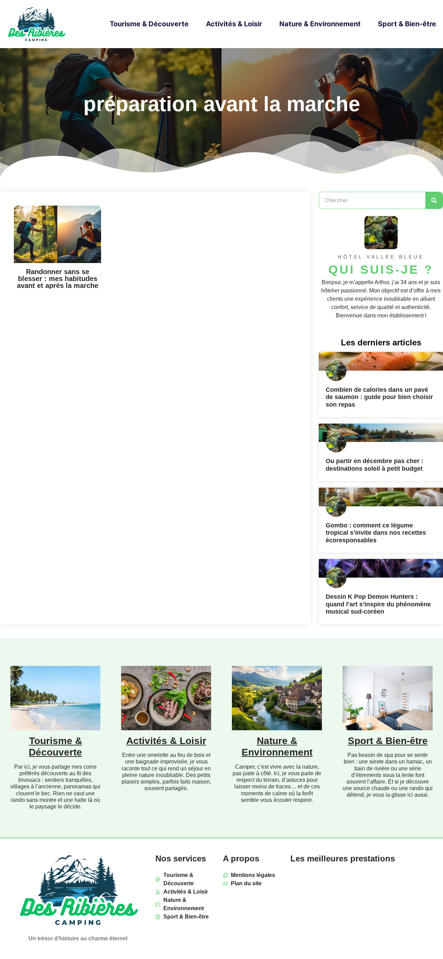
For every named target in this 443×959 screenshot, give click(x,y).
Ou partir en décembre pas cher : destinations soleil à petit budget (374, 465)
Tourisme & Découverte (149, 24)
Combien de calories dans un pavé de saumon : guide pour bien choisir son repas (379, 397)
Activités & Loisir (234, 24)
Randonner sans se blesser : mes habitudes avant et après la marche (57, 278)
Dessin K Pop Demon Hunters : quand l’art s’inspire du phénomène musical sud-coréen (378, 604)
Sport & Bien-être (407, 24)
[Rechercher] (434, 200)
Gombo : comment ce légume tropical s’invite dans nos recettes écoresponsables (376, 533)
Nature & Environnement (320, 24)
